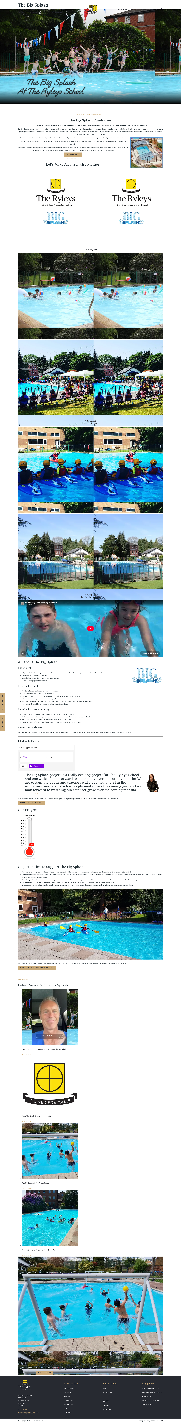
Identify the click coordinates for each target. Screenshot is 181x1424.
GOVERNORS (68, 1401)
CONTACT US (152, 10)
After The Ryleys (58, 11)
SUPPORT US (146, 1396)
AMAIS (161, 1421)
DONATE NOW (73, 154)
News (143, 10)
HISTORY (67, 1396)
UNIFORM (67, 1413)
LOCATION (67, 1392)
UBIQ (147, 1421)
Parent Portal (3, 702)
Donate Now (44, 1372)
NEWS (105, 1388)
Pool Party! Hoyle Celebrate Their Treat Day (39, 1250)
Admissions (122, 10)
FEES (65, 1409)
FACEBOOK (106, 1405)
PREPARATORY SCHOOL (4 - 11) (152, 1392)
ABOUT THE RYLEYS (70, 1388)
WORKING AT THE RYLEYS (151, 1401)
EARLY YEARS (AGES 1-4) (150, 1388)
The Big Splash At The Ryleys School (35, 1183)
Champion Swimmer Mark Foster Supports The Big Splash (44, 1049)
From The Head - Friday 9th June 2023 (36, 1116)
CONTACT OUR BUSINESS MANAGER (36, 968)
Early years (22, 11)
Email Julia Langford (31, 803)
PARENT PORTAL (147, 1405)
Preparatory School (39, 11)
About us (133, 10)
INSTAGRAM (107, 1409)
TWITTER (106, 1401)
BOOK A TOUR (108, 1392)
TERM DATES (68, 1405)
